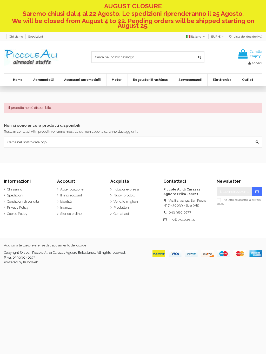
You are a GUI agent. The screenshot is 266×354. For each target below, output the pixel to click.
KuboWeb (30, 262)
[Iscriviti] (257, 191)
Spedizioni (35, 36)
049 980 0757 (180, 212)
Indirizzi (66, 207)
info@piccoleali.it (182, 219)
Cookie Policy (17, 214)
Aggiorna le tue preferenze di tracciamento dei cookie (45, 245)
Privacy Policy (18, 207)
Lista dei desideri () (247, 36)
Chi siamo (16, 36)
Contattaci (121, 214)
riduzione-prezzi (126, 189)
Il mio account (71, 195)
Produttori (121, 207)
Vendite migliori (126, 201)
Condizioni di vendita (23, 201)
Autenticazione (71, 189)
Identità (66, 201)
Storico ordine (71, 214)
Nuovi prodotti (124, 195)
